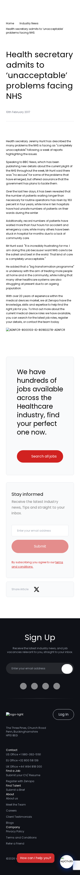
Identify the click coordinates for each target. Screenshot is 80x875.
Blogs (10, 823)
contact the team (38, 322)
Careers (11, 810)
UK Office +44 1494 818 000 (24, 766)
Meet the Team (16, 804)
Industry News (29, 23)
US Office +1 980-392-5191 (23, 754)
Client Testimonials (19, 817)
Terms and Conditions (21, 837)
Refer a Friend (15, 843)
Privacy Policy (15, 831)
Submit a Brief (15, 790)
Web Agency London (30, 858)
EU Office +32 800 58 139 (22, 760)
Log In (63, 714)
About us (12, 798)
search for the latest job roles (37, 318)
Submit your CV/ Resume (23, 775)
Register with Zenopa (20, 781)
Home (10, 23)
